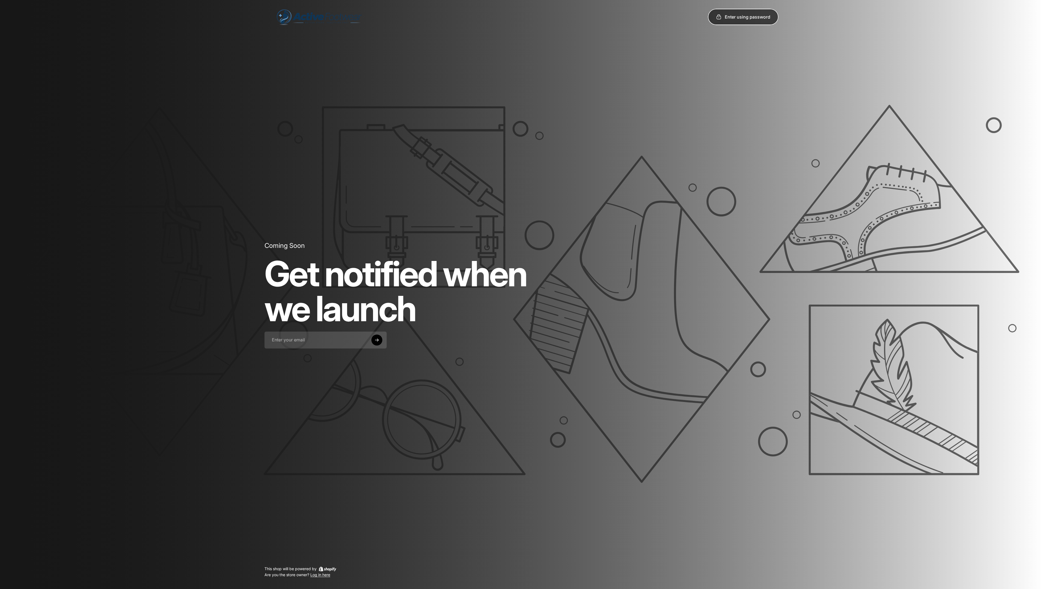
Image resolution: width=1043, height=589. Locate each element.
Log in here (320, 575)
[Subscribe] (376, 340)
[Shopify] (327, 568)
